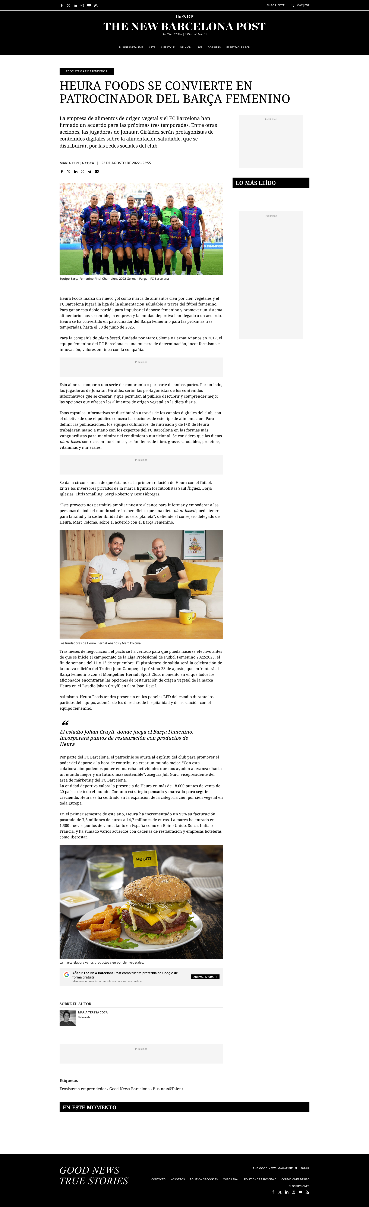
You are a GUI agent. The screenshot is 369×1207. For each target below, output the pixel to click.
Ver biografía (84, 1017)
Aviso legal (231, 1179)
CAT (300, 5)
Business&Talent (168, 1088)
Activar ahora (203, 976)
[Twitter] (69, 171)
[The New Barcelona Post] (94, 1176)
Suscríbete (276, 5)
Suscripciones (299, 1186)
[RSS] (96, 5)
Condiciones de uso (295, 1179)
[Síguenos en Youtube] (89, 5)
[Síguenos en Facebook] (62, 5)
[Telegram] (90, 171)
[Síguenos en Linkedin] (75, 5)
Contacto (158, 1179)
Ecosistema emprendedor (86, 71)
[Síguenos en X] (68, 5)
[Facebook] (62, 171)
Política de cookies (204, 1179)
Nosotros (177, 1179)
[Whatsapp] (83, 171)
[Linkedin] (75, 171)
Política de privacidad (260, 1179)
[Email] (96, 171)
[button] (292, 5)
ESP (307, 5)
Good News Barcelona (129, 1088)
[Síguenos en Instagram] (82, 5)
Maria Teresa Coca (77, 163)
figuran (144, 488)
